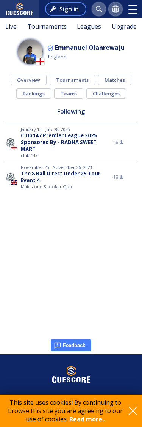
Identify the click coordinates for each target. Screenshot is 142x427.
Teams (69, 93)
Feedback (74, 345)
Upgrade (124, 26)
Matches (115, 80)
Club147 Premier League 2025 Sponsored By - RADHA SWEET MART (59, 142)
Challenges (106, 93)
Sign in (69, 9)
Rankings (34, 93)
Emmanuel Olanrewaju (90, 47)
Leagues (89, 26)
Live (11, 26)
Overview (28, 80)
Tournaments (47, 26)
